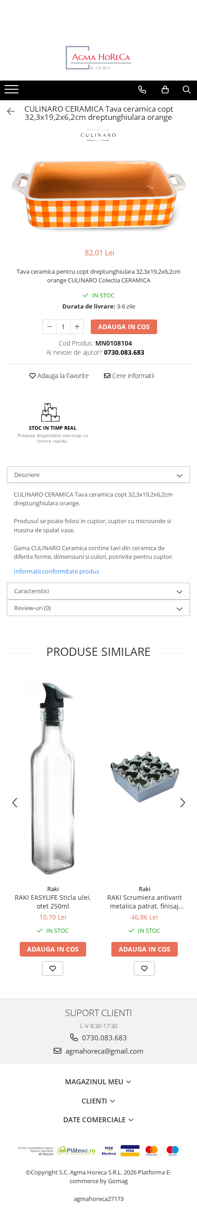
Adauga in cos (124, 326)
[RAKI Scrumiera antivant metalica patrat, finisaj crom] (144, 777)
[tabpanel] (98, 197)
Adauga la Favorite (62, 375)
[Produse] (13, 92)
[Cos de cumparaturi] (165, 90)
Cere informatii (132, 375)
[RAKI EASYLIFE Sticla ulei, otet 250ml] (52, 777)
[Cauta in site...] (186, 90)
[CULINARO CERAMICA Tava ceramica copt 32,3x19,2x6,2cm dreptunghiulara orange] (98, 197)
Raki (53, 889)
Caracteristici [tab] (31, 591)
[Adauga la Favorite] (52, 968)
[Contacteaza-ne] (142, 90)
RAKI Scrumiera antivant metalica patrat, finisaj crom (144, 901)
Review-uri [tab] (32, 608)
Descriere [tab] (26, 475)
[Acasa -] (98, 58)
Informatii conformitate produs (56, 571)
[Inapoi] (7, 111)
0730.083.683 (103, 1037)
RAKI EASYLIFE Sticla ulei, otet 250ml (53, 901)
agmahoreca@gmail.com (103, 1050)
